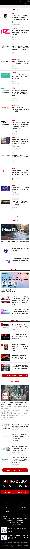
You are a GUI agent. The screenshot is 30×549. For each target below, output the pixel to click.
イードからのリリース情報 (15, 524)
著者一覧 (5, 516)
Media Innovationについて (13, 516)
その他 (7, 511)
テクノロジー (18, 4)
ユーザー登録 (22, 492)
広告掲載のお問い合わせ (18, 518)
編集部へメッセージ (8, 518)
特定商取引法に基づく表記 (13, 522)
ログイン (7, 492)
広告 (25, 4)
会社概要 (21, 522)
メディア (9, 4)
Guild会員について (23, 516)
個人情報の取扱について (11, 520)
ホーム (2, 4)
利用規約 (25, 518)
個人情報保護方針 (20, 520)
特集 (7, 507)
